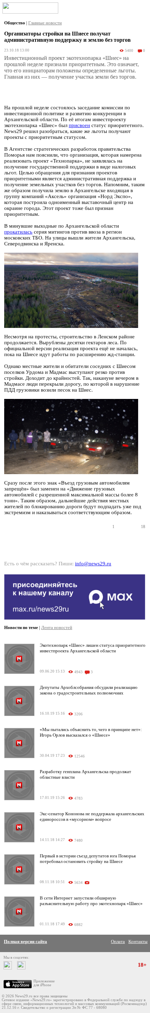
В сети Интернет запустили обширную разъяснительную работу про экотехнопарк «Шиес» (91, 900)
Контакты (138, 941)
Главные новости (45, 22)
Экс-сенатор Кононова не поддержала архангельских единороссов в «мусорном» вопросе (92, 816)
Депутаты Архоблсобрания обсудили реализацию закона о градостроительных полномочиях (88, 690)
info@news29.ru (93, 563)
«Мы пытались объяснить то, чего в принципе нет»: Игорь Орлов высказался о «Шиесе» (91, 732)
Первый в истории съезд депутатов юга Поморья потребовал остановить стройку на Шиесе (88, 858)
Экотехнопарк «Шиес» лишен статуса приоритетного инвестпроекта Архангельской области (92, 648)
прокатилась (18, 232)
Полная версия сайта (25, 941)
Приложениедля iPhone (44, 983)
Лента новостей (56, 627)
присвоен (79, 125)
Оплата (118, 941)
